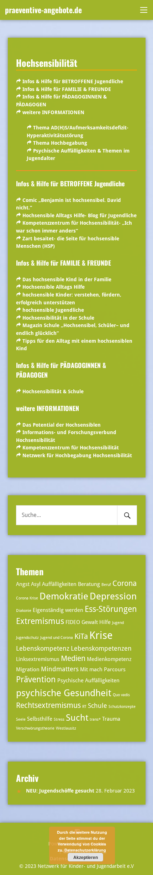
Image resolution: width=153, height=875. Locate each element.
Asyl (36, 584)
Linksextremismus (37, 659)
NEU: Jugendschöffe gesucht (60, 791)
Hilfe (105, 622)
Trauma (111, 719)
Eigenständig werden (58, 610)
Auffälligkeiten (59, 584)
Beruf (106, 584)
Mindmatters (60, 669)
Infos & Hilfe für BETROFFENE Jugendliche (72, 81)
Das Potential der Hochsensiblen (61, 425)
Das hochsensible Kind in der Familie (66, 279)
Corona (124, 583)
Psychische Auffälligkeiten (88, 680)
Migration (27, 669)
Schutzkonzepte (122, 706)
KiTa (81, 636)
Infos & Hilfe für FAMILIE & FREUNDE (66, 89)
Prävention (36, 679)
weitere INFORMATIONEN (53, 112)
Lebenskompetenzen (101, 648)
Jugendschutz (27, 637)
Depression (113, 596)
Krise (101, 635)
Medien (73, 658)
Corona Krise (27, 598)
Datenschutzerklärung (85, 850)
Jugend (118, 622)
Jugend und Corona (56, 637)
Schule (97, 705)
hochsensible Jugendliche (53, 310)
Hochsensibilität (46, 62)
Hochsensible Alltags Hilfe (53, 287)
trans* (95, 719)
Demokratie (63, 596)
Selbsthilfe (39, 719)
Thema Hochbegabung (60, 143)
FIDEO (72, 622)
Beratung (89, 584)
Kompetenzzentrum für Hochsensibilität (70, 447)
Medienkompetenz (109, 659)
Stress (59, 719)
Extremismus (40, 621)
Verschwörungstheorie (35, 728)
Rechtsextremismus (48, 705)
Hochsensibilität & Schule (53, 391)
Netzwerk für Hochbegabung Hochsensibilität (77, 455)
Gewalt (89, 622)
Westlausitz (66, 728)
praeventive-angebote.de (43, 9)
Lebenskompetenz (42, 648)
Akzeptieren (85, 857)
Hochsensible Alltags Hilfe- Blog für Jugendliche (79, 215)
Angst (23, 584)
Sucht (77, 718)
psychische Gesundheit (63, 692)
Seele (21, 719)
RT (84, 706)
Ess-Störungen (111, 609)
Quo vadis (121, 695)
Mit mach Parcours (103, 669)
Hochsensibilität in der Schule (58, 318)
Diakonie (23, 610)
